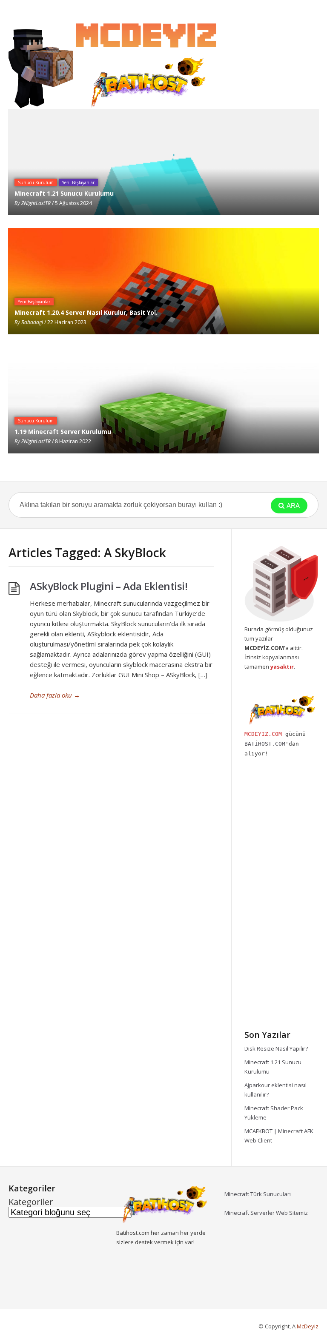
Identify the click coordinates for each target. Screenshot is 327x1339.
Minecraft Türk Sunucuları (257, 1194)
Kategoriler (31, 1202)
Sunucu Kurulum (36, 182)
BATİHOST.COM (264, 744)
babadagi (32, 322)
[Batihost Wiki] (115, 62)
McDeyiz (307, 1326)
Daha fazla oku (55, 695)
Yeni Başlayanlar (78, 182)
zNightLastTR (36, 203)
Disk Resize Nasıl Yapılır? (276, 1048)
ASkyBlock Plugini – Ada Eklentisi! (108, 586)
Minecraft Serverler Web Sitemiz (266, 1212)
